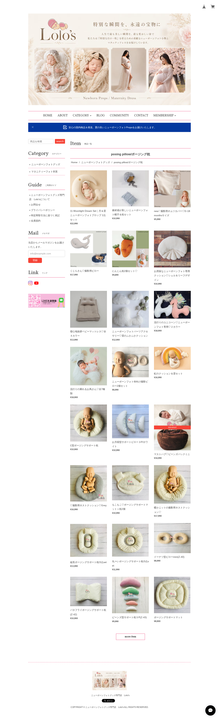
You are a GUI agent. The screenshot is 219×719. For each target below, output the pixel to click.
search (60, 141)
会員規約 (36, 220)
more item (130, 636)
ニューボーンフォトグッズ (95, 162)
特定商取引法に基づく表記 (45, 215)
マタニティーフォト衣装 (44, 171)
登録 (35, 260)
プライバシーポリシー (43, 210)
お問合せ (36, 204)
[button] (82, 115)
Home (74, 162)
